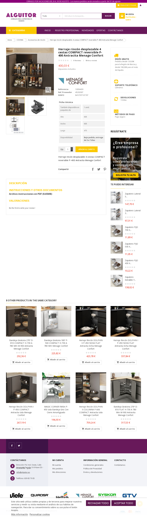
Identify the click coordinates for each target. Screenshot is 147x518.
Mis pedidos (57, 468)
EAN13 (61, 95)
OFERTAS (100, 30)
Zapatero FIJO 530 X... (131, 245)
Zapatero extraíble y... (130, 278)
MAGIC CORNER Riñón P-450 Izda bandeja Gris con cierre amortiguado (56, 409)
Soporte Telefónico (126, 85)
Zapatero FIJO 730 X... (131, 228)
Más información (19, 514)
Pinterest (104, 169)
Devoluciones (128, 97)
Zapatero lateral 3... (133, 212)
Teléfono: (20, 478)
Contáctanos (115, 30)
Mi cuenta (56, 465)
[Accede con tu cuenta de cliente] (140, 5)
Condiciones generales (93, 465)
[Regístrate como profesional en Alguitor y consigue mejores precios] (126, 159)
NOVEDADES (88, 30)
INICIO (48, 30)
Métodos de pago (125, 114)
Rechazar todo (98, 503)
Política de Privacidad (92, 468)
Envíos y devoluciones (92, 472)
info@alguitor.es (23, 472)
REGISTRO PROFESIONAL (67, 30)
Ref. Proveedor (65, 92)
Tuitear (98, 169)
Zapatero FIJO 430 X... (131, 262)
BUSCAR (108, 16)
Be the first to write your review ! (22, 208)
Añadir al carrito (86, 149)
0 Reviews (77, 60)
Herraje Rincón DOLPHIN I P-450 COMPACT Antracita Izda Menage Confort (21, 410)
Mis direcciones (59, 472)
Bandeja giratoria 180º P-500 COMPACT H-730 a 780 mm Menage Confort (56, 343)
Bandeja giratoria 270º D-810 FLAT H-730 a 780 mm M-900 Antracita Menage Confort (126, 410)
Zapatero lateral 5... (133, 195)
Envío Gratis (122, 59)
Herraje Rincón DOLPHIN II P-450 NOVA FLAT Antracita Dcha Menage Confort (91, 344)
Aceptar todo (123, 503)
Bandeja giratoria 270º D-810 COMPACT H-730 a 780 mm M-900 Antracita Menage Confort (21, 344)
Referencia (63, 89)
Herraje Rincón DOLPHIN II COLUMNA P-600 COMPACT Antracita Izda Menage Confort (91, 410)
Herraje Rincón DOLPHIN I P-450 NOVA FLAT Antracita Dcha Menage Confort (125, 344)
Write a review (91, 60)
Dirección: (20, 465)
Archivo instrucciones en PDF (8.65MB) (30, 193)
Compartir (92, 169)
